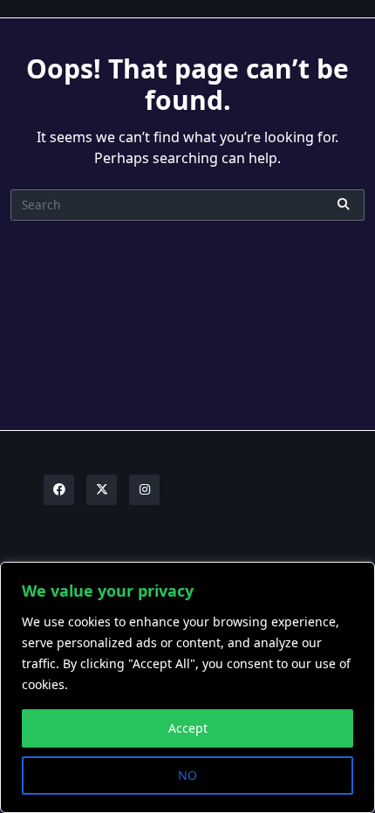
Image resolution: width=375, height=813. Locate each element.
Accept (188, 728)
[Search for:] (187, 205)
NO (187, 775)
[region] (187, 687)
